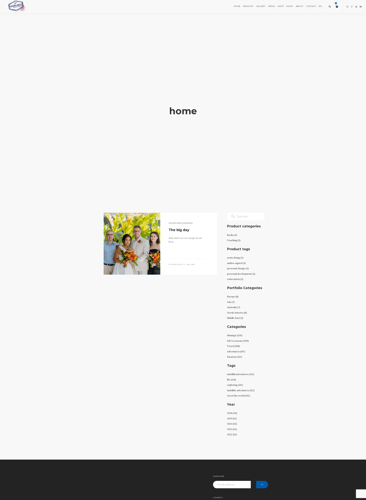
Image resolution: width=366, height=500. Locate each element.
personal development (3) (241, 273)
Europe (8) (232, 296)
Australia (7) (233, 307)
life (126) (231, 379)
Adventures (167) (236, 351)
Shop (281, 6)
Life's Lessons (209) (238, 340)
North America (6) (237, 312)
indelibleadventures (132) (240, 374)
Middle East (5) (235, 317)
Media (271, 6)
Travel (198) (233, 346)
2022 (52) (232, 434)
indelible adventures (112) (240, 390)
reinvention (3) (235, 279)
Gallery (260, 6)
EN (320, 6)
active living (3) (235, 257)
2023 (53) (232, 429)
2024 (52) (232, 423)
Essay (289, 6)
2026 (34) (232, 413)
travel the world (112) (238, 395)
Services (248, 6)
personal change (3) (238, 268)
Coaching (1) (233, 240)
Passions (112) (234, 356)
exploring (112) (235, 384)
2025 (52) (232, 418)
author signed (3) (236, 263)
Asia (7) (231, 301)
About (299, 6)
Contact (311, 6)
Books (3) (232, 235)
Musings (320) (234, 335)
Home (237, 6)
